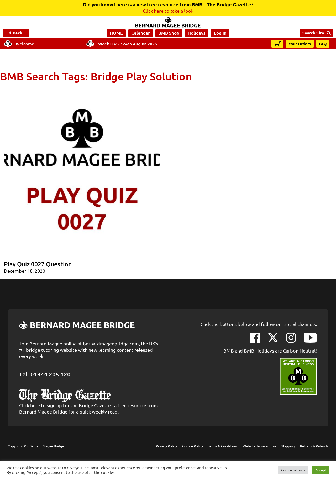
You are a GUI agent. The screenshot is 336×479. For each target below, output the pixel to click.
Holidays (197, 33)
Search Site (313, 32)
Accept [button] (321, 470)
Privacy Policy (166, 446)
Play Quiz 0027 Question (38, 264)
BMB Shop (168, 33)
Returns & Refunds (314, 446)
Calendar (140, 33)
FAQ (323, 43)
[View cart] (278, 43)
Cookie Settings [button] (293, 470)
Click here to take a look (168, 10)
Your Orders (299, 43)
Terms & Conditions (223, 446)
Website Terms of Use (259, 446)
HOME (116, 33)
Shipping (288, 446)
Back (17, 32)
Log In (220, 33)
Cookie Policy (192, 446)
